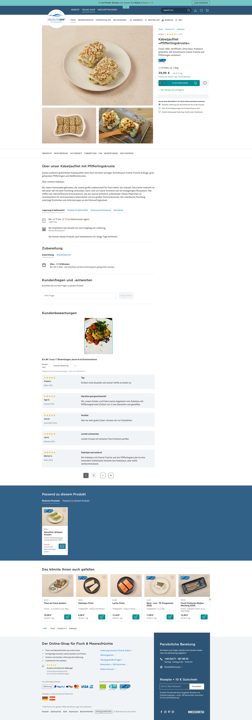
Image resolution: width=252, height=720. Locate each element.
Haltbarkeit (76, 153)
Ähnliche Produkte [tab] (51, 501)
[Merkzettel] (201, 10)
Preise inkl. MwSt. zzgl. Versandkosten (174, 77)
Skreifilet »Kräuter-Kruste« (53, 533)
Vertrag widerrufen (104, 712)
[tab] (53, 209)
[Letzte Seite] (111, 475)
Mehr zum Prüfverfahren (77, 371)
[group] (98, 336)
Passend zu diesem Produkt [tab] (75, 501)
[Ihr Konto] (195, 10)
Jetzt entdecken (201, 3)
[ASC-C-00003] (113, 687)
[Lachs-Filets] (126, 585)
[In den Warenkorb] (67, 616)
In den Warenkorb (180, 83)
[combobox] (176, 10)
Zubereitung (90, 153)
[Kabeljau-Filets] (92, 585)
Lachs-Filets (118, 603)
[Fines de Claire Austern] (58, 585)
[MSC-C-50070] (125, 687)
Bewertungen (111, 153)
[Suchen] (189, 10)
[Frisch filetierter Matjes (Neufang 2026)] (194, 585)
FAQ (100, 153)
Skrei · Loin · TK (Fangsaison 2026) (159, 604)
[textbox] (79, 295)
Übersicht (47, 153)
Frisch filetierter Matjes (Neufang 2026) (192, 604)
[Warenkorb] (207, 10)
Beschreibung (61, 153)
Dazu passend (126, 153)
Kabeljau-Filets (85, 603)
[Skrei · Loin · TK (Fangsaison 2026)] (160, 585)
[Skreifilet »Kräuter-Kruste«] (55, 516)
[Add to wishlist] (205, 83)
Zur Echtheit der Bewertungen (58, 674)
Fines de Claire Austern (55, 603)
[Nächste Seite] (103, 475)
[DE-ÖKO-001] (102, 687)
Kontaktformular (172, 667)
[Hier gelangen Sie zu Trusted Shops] (43, 666)
